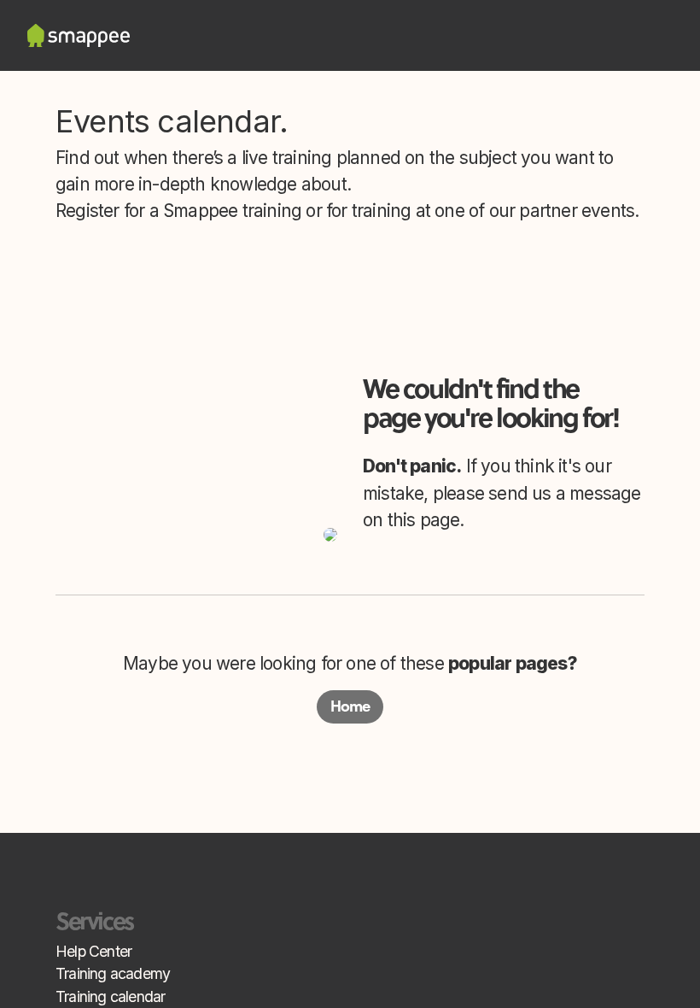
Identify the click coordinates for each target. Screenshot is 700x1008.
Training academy (112, 973)
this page (424, 519)
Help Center (93, 951)
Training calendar (110, 996)
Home (350, 706)
